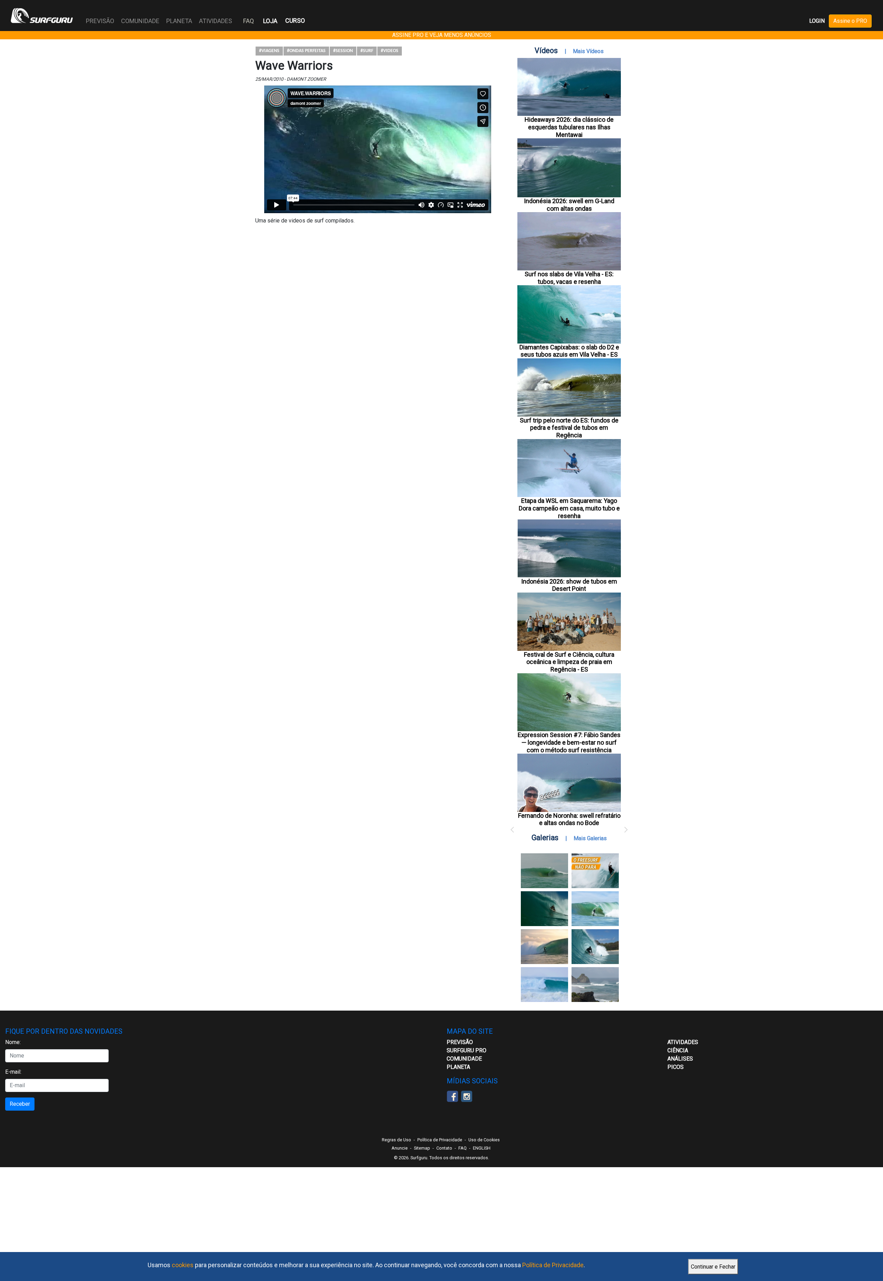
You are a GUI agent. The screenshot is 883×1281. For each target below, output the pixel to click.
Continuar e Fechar (713, 1266)
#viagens (269, 50)
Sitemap (422, 1148)
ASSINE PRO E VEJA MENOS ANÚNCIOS (441, 35)
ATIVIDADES (682, 1042)
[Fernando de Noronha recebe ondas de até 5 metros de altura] (595, 984)
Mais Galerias (590, 838)
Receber (20, 1104)
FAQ (248, 20)
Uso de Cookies (484, 1139)
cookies (183, 1265)
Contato (444, 1148)
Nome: (13, 1042)
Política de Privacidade (553, 1265)
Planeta (458, 1067)
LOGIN (817, 21)
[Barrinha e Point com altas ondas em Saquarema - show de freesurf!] (544, 908)
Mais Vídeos (588, 51)
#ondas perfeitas (306, 50)
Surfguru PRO (466, 1050)
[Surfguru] (42, 15)
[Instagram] (466, 1095)
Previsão (460, 1042)
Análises (680, 1058)
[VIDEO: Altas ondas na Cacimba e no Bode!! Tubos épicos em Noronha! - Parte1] (595, 946)
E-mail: (13, 1072)
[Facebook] (452, 1095)
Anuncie (399, 1148)
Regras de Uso (396, 1139)
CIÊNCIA (677, 1050)
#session (343, 50)
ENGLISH (481, 1148)
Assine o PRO (850, 21)
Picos (675, 1067)
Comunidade (464, 1058)
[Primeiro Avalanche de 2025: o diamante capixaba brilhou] (595, 908)
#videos (389, 50)
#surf (366, 50)
